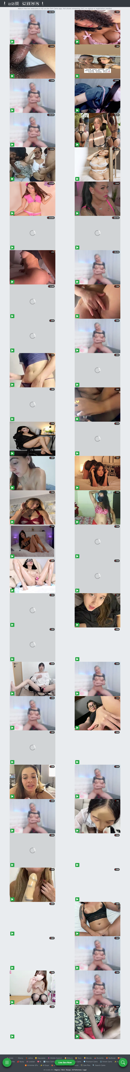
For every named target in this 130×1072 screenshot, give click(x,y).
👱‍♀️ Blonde (88, 1058)
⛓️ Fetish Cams (106, 1062)
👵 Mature (68, 1058)
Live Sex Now (65, 1062)
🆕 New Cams (48, 1062)
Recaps (68, 1070)
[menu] (7, 1062)
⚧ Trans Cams (75, 1062)
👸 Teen (78, 1058)
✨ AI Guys (44, 1065)
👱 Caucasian (40, 1058)
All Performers (77, 1070)
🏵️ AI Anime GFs (31, 1065)
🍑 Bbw (121, 1058)
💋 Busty (20, 1062)
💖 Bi (39, 1062)
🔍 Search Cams (99, 1065)
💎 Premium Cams (90, 1062)
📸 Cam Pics (85, 1065)
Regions (57, 1070)
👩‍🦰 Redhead (110, 1058)
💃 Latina (29, 1058)
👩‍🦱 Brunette (99, 1058)
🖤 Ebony (19, 1058)
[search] (123, 1062)
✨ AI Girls (118, 1062)
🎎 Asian (9, 1058)
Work (63, 1070)
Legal (84, 1070)
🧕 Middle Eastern (55, 1058)
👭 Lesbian (30, 1062)
